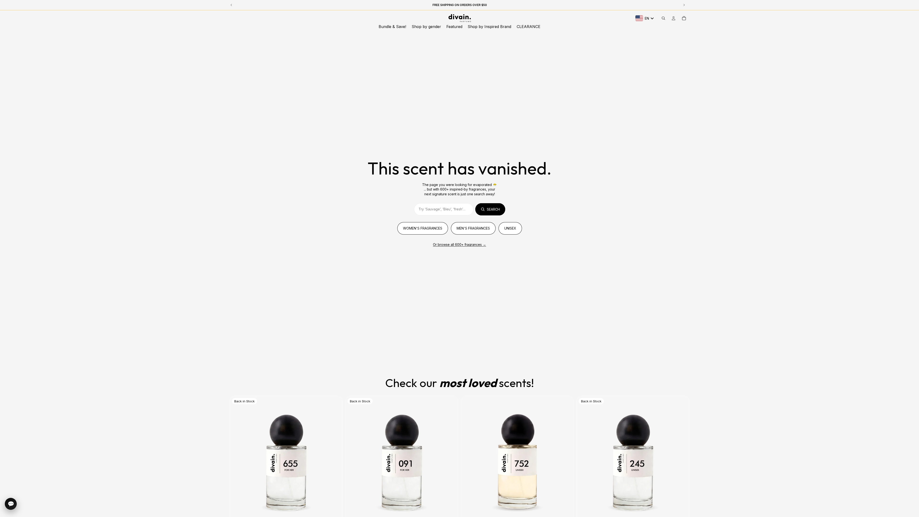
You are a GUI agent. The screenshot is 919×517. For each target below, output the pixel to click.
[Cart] (684, 18)
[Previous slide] (353, 466)
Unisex (510, 228)
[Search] (663, 18)
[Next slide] (450, 466)
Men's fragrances (473, 228)
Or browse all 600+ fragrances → (459, 244)
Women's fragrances (422, 228)
